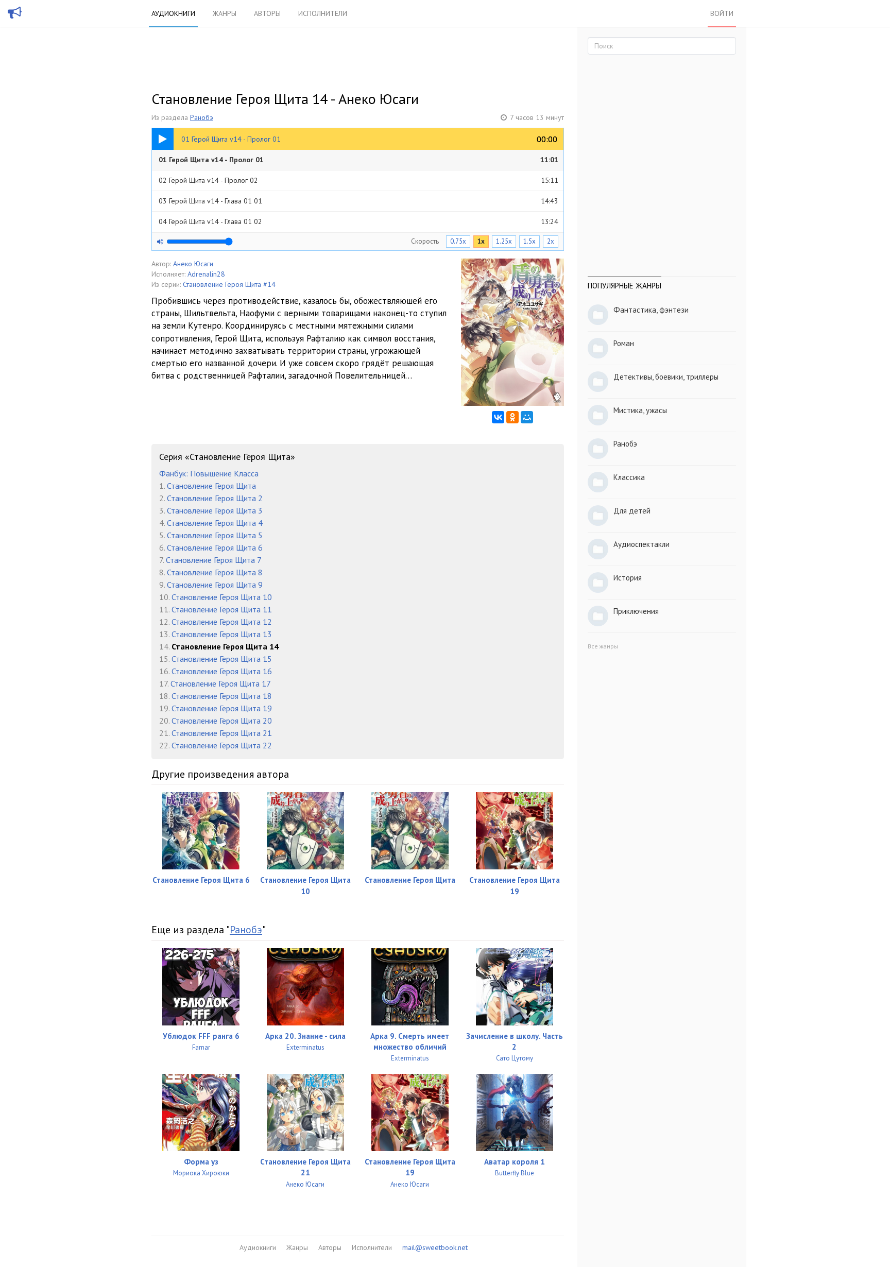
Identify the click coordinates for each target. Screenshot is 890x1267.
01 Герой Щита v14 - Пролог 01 (358, 159)
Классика (629, 477)
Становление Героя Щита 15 (222, 659)
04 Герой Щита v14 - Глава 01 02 (358, 221)
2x (550, 241)
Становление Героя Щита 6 (215, 547)
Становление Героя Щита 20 (222, 720)
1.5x (529, 241)
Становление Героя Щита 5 (215, 535)
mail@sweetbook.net (435, 1247)
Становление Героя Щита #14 (229, 284)
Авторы (267, 13)
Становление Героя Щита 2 (215, 498)
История (627, 578)
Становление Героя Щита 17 (220, 683)
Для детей (632, 511)
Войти (721, 13)
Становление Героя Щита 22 (222, 745)
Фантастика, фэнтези (651, 310)
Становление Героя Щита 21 (222, 733)
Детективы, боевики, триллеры (665, 377)
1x (481, 241)
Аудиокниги (173, 13)
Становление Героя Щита (211, 486)
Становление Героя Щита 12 (222, 622)
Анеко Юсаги (193, 263)
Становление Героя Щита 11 (222, 609)
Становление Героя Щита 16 (222, 671)
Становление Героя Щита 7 (214, 560)
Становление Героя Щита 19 (222, 708)
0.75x (458, 241)
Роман (623, 343)
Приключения (636, 611)
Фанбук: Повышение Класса (209, 473)
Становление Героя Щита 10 (222, 597)
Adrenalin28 (206, 274)
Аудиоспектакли (641, 544)
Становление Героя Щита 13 (222, 634)
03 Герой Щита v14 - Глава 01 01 (358, 201)
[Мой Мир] (527, 417)
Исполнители (322, 13)
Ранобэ (201, 117)
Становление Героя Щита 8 (215, 572)
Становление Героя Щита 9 (215, 584)
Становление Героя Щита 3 (215, 510)
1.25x (504, 241)
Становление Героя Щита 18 (222, 696)
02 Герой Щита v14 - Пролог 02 (358, 180)
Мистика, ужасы (640, 410)
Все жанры (603, 646)
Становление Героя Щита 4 (215, 523)
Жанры (224, 13)
